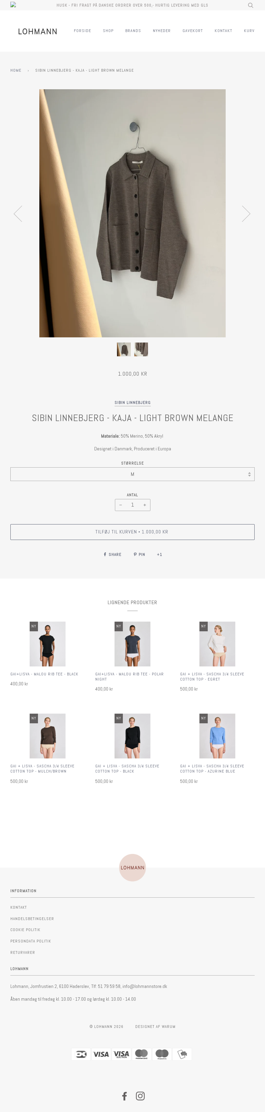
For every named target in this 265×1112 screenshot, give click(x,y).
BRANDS (133, 30)
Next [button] (242, 213)
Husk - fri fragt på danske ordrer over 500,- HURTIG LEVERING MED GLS (132, 5)
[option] (132, 213)
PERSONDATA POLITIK (30, 941)
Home (15, 70)
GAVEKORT (193, 30)
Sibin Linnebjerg (133, 402)
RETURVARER (22, 952)
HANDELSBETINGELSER (32, 918)
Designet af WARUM (155, 1026)
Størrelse (132, 463)
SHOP (108, 30)
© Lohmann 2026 (107, 1026)
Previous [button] (22, 213)
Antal (132, 494)
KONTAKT (223, 30)
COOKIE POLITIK (25, 929)
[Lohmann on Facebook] (124, 1098)
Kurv (249, 30)
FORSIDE (82, 30)
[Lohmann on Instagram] (140, 1098)
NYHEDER (162, 30)
